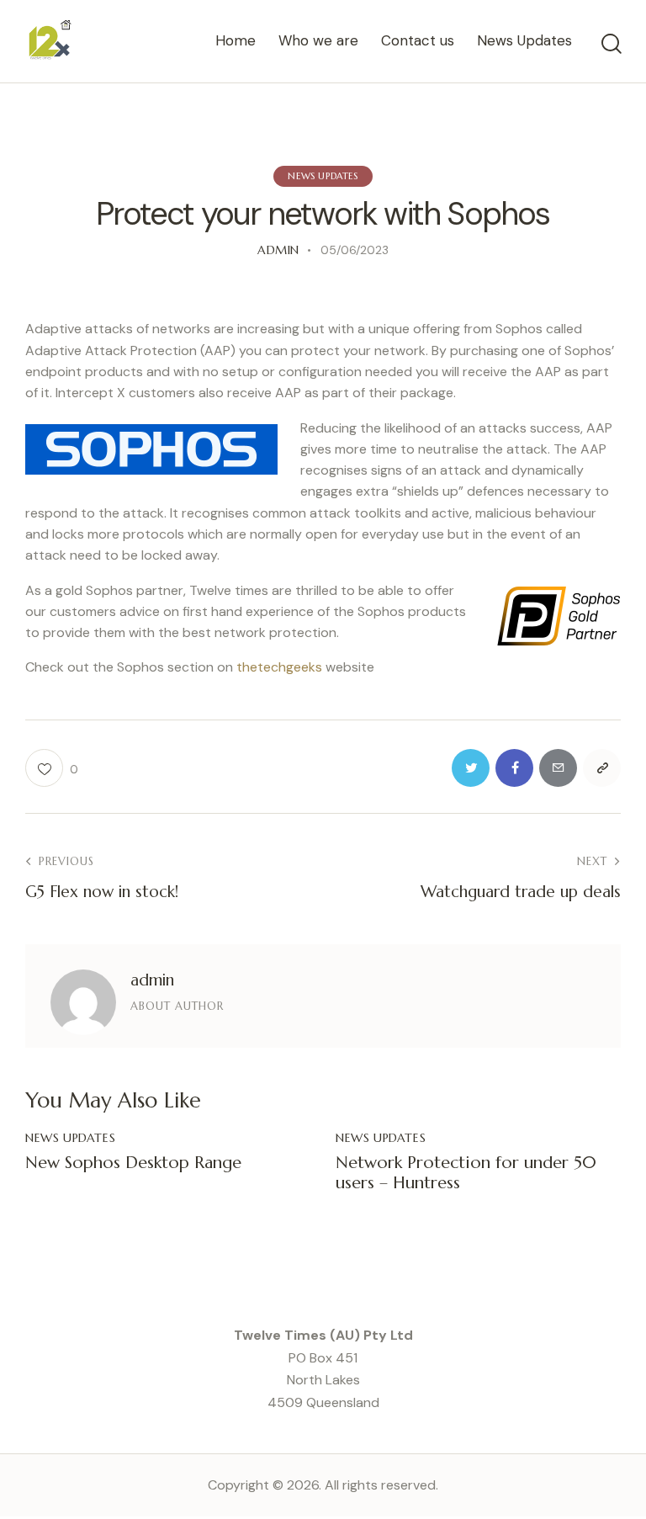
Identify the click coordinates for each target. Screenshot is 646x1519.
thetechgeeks (279, 667)
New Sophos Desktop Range (133, 1163)
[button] (51, 768)
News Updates (322, 176)
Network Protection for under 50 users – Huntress (466, 1173)
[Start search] (611, 44)
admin (152, 979)
